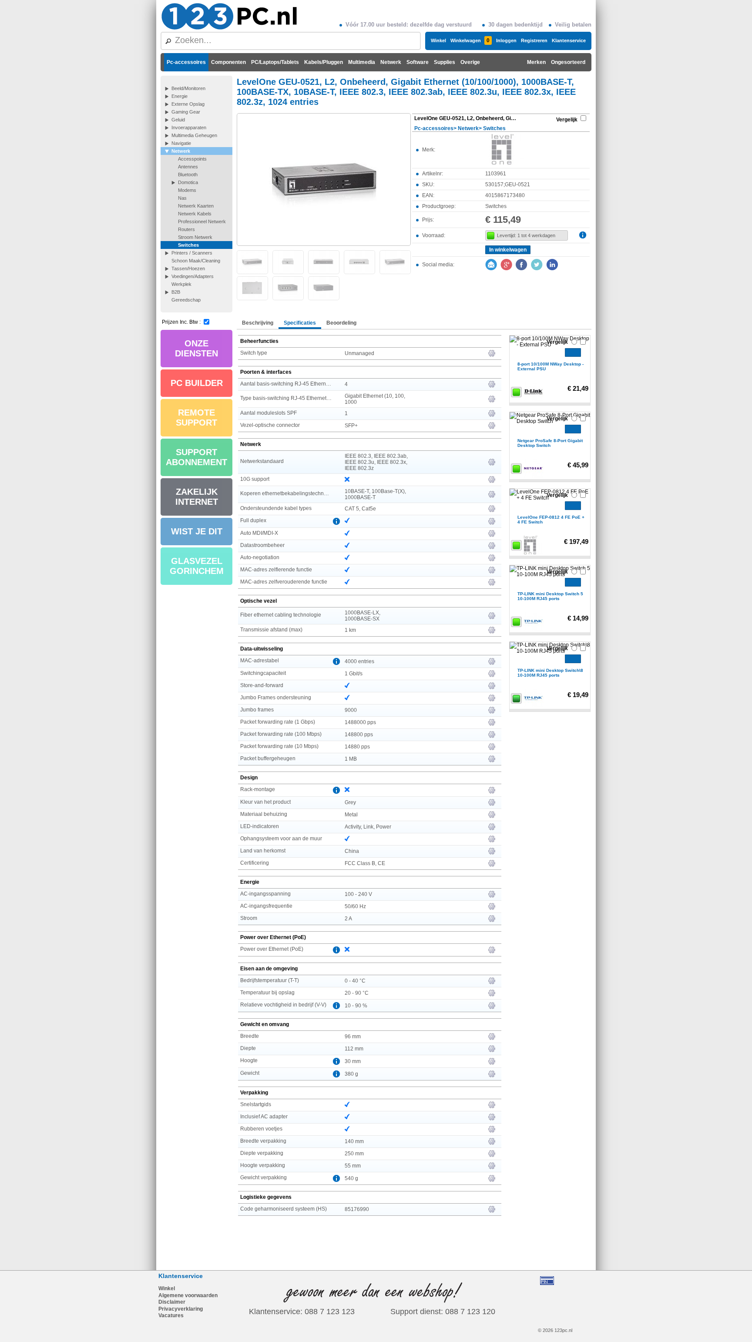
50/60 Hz (355, 906)
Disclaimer (171, 1302)
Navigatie (181, 143)
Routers (186, 229)
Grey (350, 802)
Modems (187, 190)
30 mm (353, 1061)
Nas (182, 198)
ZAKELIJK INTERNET (196, 497)
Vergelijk (566, 120)
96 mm (353, 1036)
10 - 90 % (356, 1006)
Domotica (188, 182)
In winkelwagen (508, 250)
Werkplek (181, 284)
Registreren (534, 40)
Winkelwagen (470, 40)
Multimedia (361, 62)
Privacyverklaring (180, 1309)
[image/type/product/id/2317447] (323, 179)
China (352, 851)
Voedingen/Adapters (192, 276)
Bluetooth (188, 174)
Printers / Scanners (191, 252)
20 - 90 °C (357, 993)
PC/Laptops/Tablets (275, 62)
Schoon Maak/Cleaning (195, 260)
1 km (350, 630)
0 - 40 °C (355, 981)
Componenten (228, 62)
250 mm (354, 1154)
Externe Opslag (188, 104)
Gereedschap (186, 299)
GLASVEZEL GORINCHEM (197, 566)
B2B (175, 292)
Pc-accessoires (186, 62)
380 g (351, 1074)
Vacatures (171, 1315)
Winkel (438, 40)
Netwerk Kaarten (196, 205)
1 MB (351, 759)
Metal (351, 815)
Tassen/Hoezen (188, 268)
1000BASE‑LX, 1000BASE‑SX (362, 616)
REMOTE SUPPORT (196, 417)
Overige (470, 62)
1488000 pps (360, 722)
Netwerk (390, 62)
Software (417, 62)
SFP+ (351, 426)
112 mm (354, 1049)
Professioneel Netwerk (202, 221)
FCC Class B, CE (365, 863)
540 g (351, 1178)
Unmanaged (359, 353)
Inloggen (506, 40)
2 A (348, 919)
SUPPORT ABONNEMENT (196, 457)
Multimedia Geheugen (194, 135)
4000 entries (359, 661)
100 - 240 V (358, 894)
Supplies (444, 62)
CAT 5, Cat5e (360, 509)
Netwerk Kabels (195, 213)
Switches (188, 245)
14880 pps (357, 747)
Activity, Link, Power (368, 827)
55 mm (353, 1166)
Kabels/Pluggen (323, 62)
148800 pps (359, 734)
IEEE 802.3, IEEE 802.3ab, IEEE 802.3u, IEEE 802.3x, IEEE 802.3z (376, 462)
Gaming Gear (185, 111)
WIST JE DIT (196, 531)
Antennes (188, 166)
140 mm (354, 1141)
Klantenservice (569, 40)
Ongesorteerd (568, 62)
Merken (536, 62)
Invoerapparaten (188, 127)
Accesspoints (192, 158)
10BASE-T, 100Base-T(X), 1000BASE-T (375, 494)
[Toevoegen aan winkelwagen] (573, 352)
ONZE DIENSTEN (196, 348)
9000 (351, 710)
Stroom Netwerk (195, 237)
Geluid (178, 119)
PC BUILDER (197, 383)
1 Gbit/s (354, 674)
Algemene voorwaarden (188, 1295)
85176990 (357, 1209)
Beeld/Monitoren (188, 88)
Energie (179, 96)
